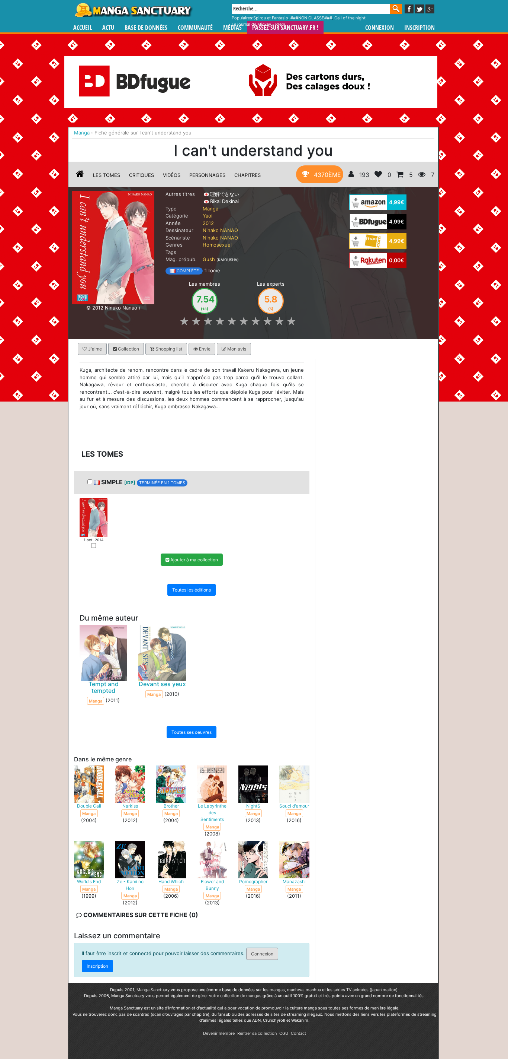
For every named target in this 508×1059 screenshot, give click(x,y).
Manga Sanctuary (153, 989)
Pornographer (253, 881)
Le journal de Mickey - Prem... (260, 24)
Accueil (82, 27)
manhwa (295, 989)
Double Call (89, 806)
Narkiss (130, 806)
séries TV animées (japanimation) (366, 989)
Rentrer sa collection (257, 1033)
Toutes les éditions (191, 590)
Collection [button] (128, 349)
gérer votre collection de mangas (229, 995)
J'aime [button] (94, 349)
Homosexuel (217, 245)
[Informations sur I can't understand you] (80, 175)
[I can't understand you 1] (93, 517)
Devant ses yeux (162, 684)
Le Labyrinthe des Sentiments (212, 812)
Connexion (379, 27)
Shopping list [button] (168, 349)
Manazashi (294, 881)
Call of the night (350, 17)
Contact (298, 1033)
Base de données (146, 27)
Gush (209, 259)
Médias (232, 27)
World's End (89, 881)
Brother (171, 806)
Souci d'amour (294, 806)
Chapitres (247, 175)
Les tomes (106, 175)
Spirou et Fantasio (270, 17)
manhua (313, 989)
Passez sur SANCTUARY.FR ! (285, 27)
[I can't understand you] (113, 247)
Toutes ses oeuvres (191, 732)
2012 (208, 223)
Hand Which (171, 881)
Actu (108, 27)
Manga (133, 10)
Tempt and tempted (104, 687)
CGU (283, 1033)
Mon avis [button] (236, 349)
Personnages (207, 175)
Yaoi (207, 216)
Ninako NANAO (220, 230)
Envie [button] (204, 349)
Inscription (419, 27)
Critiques (141, 175)
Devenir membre (219, 1033)
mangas (277, 989)
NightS (253, 806)
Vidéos (171, 175)
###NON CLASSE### (311, 17)
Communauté (195, 27)
